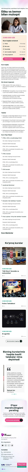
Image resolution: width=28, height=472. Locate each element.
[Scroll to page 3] (14, 394)
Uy (1, 8)
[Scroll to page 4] (16, 394)
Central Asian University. (8, 466)
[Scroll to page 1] (12, 394)
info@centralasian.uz (8, 454)
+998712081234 (7, 452)
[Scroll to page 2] (13, 394)
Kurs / (24, 8)
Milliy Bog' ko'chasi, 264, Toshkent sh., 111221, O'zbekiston (9, 458)
